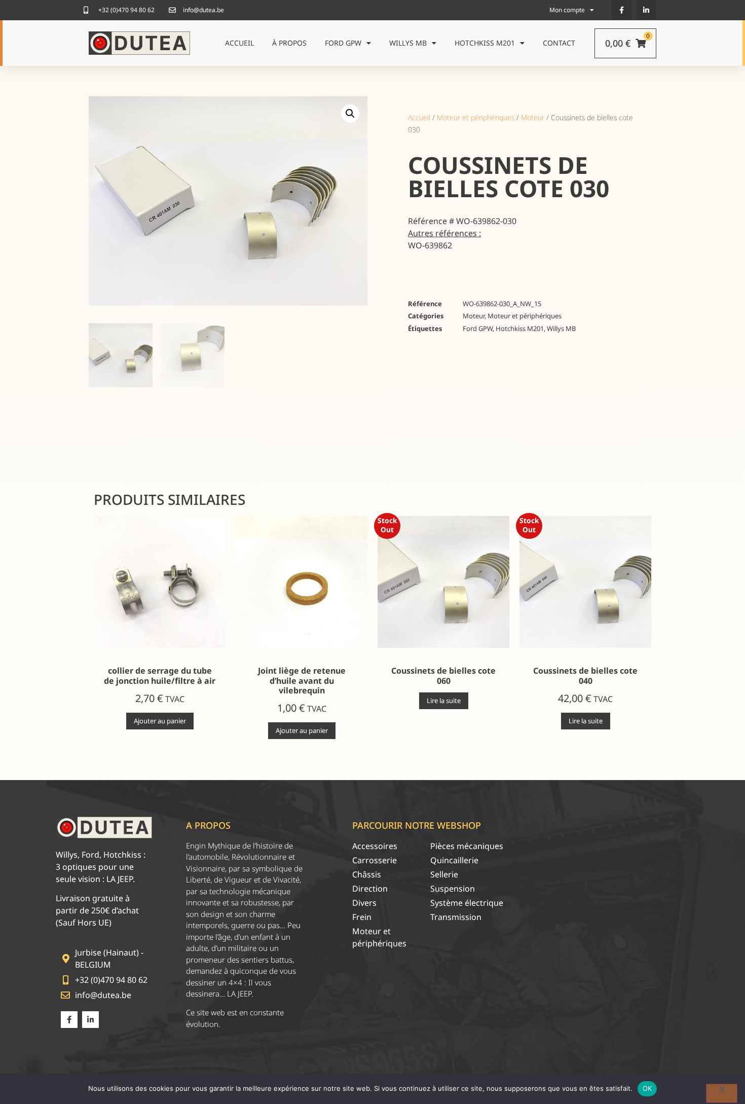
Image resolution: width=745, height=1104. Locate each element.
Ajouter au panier (160, 720)
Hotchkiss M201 (485, 43)
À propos (289, 43)
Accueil (239, 43)
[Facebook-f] (621, 10)
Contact (559, 43)
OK (647, 1088)
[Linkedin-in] (646, 10)
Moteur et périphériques (475, 117)
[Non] (721, 1093)
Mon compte (567, 10)
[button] (350, 113)
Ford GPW (343, 43)
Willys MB (408, 43)
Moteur (532, 117)
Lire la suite (444, 700)
